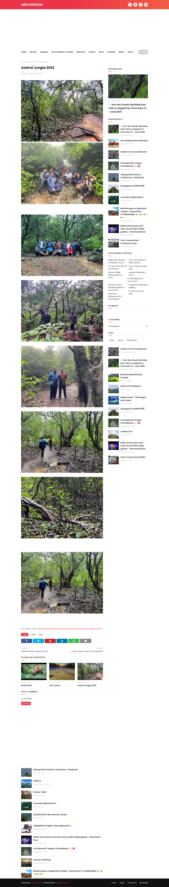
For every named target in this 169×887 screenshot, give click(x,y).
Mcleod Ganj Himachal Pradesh (131, 376)
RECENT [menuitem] (33, 52)
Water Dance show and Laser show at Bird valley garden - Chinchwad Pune (66, 838)
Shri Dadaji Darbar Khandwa (134, 140)
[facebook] (130, 5)
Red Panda (26, 685)
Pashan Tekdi (39, 792)
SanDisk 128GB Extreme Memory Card (115, 275)
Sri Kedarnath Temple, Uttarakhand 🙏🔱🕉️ (54, 848)
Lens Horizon (32, 5)
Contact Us (132, 883)
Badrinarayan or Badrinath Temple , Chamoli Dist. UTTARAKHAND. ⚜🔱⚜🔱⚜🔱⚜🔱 (67, 872)
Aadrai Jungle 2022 (87, 685)
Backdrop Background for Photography (115, 296)
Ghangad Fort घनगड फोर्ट (132, 186)
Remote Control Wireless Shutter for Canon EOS (116, 287)
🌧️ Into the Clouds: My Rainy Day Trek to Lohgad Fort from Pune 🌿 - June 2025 (127, 108)
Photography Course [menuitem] (62, 52)
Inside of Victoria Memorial (133, 152)
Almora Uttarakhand (130, 386)
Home (23, 62)
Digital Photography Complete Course (116, 261)
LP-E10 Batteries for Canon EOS (135, 279)
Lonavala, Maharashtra (44, 803)
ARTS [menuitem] (101, 52)
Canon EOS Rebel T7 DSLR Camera (137, 261)
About (122, 883)
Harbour (37, 780)
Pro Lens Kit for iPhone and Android (117, 267)
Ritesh (25, 73)
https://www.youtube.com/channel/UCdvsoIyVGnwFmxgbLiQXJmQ (69, 628)
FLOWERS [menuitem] (111, 52)
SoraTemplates (36, 883)
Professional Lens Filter (136, 292)
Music (112, 340)
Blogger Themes (62, 883)
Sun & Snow (54, 685)
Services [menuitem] (80, 52)
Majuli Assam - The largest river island (133, 399)
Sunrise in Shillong (42, 859)
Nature (120, 340)
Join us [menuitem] (92, 52)
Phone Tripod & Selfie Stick (138, 267)
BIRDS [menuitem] (121, 52)
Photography (128, 326)
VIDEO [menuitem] (130, 52)
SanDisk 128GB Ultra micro (137, 273)
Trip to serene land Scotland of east (129, 242)
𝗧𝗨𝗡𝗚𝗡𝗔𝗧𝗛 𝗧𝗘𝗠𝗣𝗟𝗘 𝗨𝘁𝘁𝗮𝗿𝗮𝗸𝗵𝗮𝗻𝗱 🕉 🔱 (52, 825)
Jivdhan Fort (126, 431)
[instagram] (141, 5)
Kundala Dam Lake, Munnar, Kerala (50, 814)
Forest (32, 634)
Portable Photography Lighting (138, 286)
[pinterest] (146, 5)
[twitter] (135, 5)
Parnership (143, 883)
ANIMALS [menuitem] (44, 52)
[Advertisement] (84, 29)
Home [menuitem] (23, 52)
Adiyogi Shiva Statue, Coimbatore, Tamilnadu (55, 769)
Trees (29, 62)
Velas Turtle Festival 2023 (132, 457)
